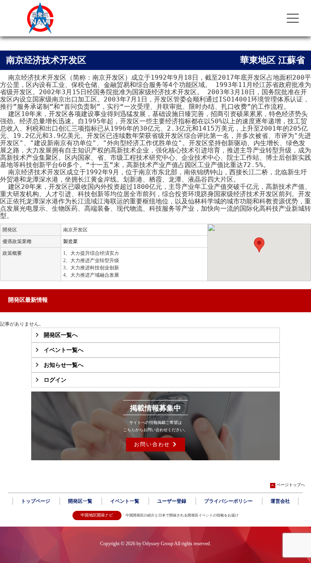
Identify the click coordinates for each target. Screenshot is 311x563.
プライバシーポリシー (228, 501)
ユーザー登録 (171, 501)
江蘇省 (291, 60)
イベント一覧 (124, 501)
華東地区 (258, 60)
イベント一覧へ (63, 350)
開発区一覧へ (61, 335)
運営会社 (280, 501)
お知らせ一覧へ (63, 365)
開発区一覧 (80, 501)
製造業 (70, 241)
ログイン (55, 380)
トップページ (35, 501)
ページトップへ (291, 485)
